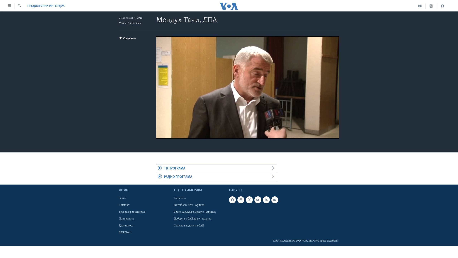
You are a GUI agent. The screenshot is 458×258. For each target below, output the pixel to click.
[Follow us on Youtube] (257, 200)
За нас (123, 198)
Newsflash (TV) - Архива (189, 205)
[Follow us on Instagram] (240, 200)
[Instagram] (431, 6)
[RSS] (266, 200)
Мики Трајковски (130, 23)
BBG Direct (125, 232)
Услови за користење (132, 212)
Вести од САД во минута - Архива (195, 212)
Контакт (124, 205)
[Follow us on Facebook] (232, 200)
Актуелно (180, 198)
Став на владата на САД (189, 225)
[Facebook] (442, 6)
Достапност (126, 225)
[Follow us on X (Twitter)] (249, 200)
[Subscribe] (274, 200)
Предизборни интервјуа (46, 6)
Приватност (126, 219)
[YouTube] (420, 6)
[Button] (127, 39)
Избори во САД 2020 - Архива (192, 219)
